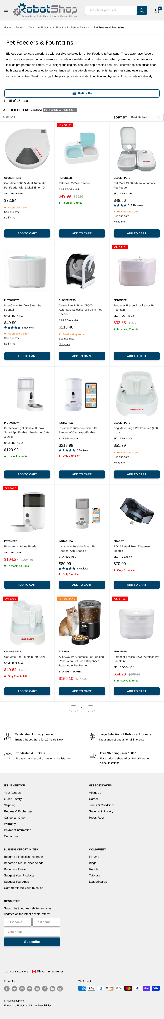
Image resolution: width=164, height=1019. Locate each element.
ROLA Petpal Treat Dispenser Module (132, 548)
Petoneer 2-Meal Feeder (74, 183)
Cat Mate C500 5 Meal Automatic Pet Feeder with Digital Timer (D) (25, 185)
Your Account (12, 792)
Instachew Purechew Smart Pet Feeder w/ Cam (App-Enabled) (78, 430)
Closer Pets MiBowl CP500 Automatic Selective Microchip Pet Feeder (80, 310)
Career (93, 799)
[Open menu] (6, 10)
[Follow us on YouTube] (37, 988)
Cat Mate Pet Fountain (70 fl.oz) (24, 656)
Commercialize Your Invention (23, 887)
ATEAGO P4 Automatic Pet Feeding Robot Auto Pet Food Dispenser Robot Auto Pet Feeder (81, 661)
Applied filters (16, 110)
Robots (20, 27)
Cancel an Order (15, 817)
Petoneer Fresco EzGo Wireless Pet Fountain (136, 659)
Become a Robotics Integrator (23, 856)
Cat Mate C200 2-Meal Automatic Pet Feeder (135, 185)
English (53, 971)
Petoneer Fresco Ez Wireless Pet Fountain (134, 307)
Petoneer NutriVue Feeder (20, 546)
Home (7, 27)
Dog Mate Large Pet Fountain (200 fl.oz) (136, 430)
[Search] (142, 10)
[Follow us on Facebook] (7, 988)
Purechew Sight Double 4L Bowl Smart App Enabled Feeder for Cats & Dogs (26, 432)
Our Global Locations (16, 971)
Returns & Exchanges (18, 811)
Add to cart (27, 233)
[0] (156, 10)
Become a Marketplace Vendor (24, 863)
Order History (13, 799)
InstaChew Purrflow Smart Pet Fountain (23, 307)
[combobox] (111, 10)
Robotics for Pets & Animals (72, 27)
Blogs (92, 863)
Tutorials (94, 875)
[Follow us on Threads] (60, 988)
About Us (95, 792)
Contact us (11, 836)
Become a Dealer (15, 869)
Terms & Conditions (102, 805)
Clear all (9, 116)
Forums (94, 856)
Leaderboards (98, 881)
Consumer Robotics (40, 27)
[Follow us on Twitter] (14, 988)
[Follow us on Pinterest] (29, 988)
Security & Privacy (101, 811)
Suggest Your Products (19, 875)
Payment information (17, 830)
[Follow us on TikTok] (45, 988)
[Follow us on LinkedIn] (52, 988)
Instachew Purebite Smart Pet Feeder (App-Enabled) (77, 548)
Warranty (10, 823)
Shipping (9, 805)
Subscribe (32, 942)
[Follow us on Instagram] (22, 988)
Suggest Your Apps (16, 881)
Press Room (97, 817)
